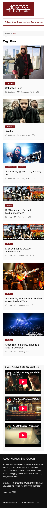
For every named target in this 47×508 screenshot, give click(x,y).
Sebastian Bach (13, 88)
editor (10, 217)
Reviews (22, 167)
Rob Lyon (11, 92)
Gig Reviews (11, 167)
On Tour (9, 205)
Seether (9, 131)
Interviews (10, 83)
